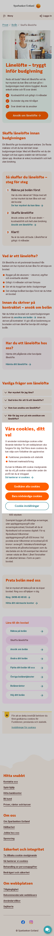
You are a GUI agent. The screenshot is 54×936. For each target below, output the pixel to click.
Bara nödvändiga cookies (27, 496)
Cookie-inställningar (27, 506)
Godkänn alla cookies (27, 486)
